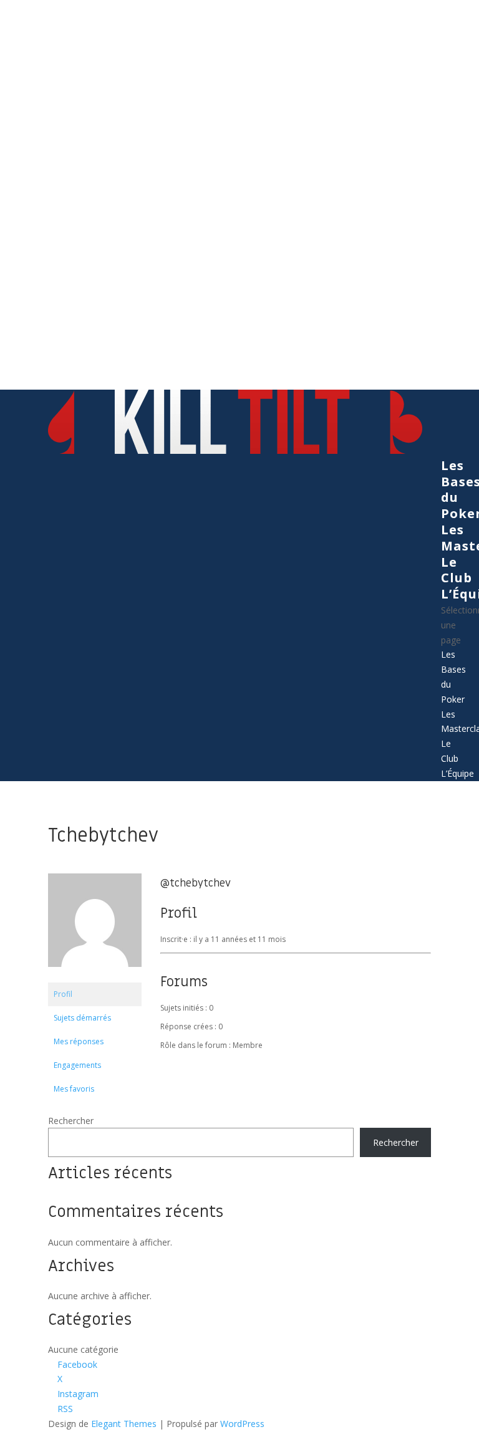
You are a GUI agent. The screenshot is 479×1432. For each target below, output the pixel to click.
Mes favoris (74, 1089)
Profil (63, 994)
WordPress (242, 1424)
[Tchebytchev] (95, 976)
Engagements (77, 1065)
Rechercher (71, 1121)
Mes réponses (79, 1041)
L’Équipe (457, 773)
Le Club (456, 570)
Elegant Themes (124, 1424)
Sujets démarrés (82, 1017)
